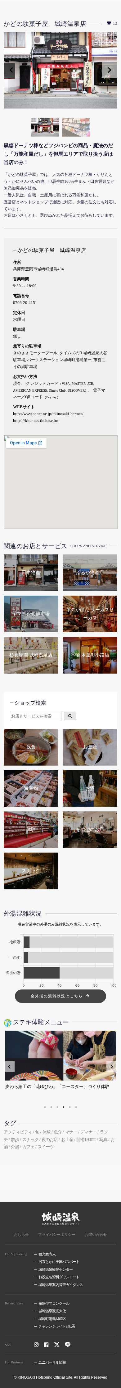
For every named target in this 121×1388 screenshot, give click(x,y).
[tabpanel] (60, 1066)
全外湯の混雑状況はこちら (57, 996)
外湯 (15, 1146)
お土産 (67, 1139)
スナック (30, 1139)
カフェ (28, 1146)
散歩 (15, 1139)
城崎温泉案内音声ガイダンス (60, 1285)
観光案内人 (47, 1254)
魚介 (58, 1132)
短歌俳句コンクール (53, 1303)
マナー (71, 1132)
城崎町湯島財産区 (52, 1319)
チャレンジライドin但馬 (56, 1326)
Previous (11, 70)
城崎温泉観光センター (55, 1269)
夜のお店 (50, 1139)
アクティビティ (18, 1132)
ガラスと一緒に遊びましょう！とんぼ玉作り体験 (53, 1086)
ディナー (88, 1132)
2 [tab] (51, 1107)
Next (109, 70)
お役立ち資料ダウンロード (58, 1277)
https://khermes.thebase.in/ (35, 420)
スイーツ (46, 1146)
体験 (47, 1132)
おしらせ (21, 1234)
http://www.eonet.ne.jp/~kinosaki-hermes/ (48, 414)
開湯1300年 (86, 1139)
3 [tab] (57, 1107)
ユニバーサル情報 (52, 1362)
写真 (103, 1139)
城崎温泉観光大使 (52, 1311)
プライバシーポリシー (56, 1234)
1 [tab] (45, 1107)
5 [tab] (70, 1107)
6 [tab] (76, 1107)
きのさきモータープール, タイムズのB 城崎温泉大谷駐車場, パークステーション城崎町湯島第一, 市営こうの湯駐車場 (60, 360)
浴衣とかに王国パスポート (58, 1262)
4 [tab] (63, 1107)
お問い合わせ (96, 1234)
